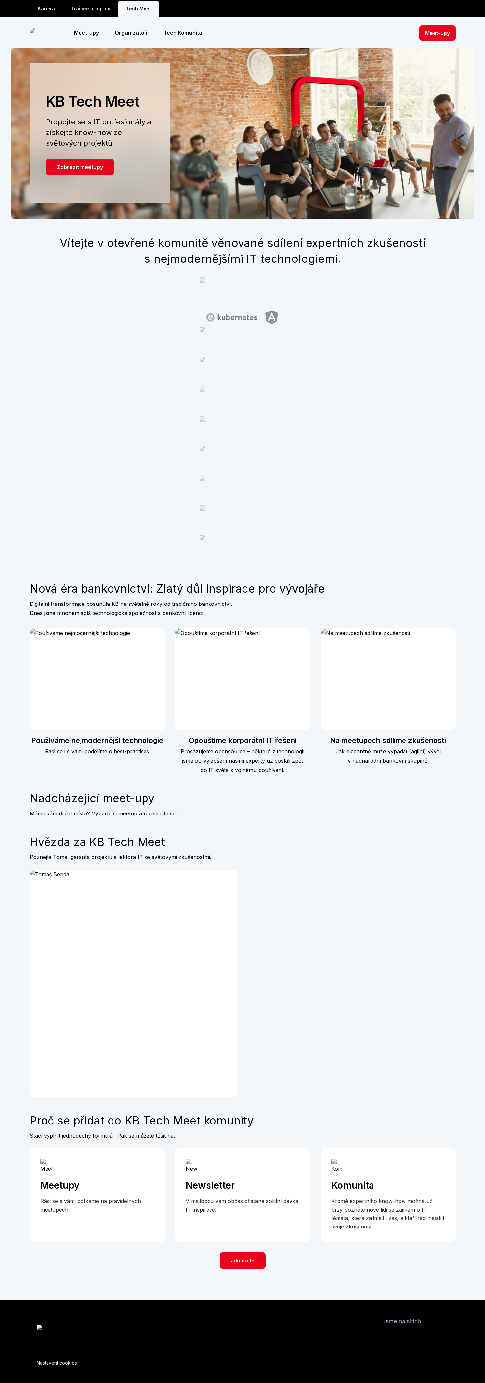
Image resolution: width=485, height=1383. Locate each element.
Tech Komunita (182, 32)
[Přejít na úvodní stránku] (46, 32)
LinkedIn (51, 1060)
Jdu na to (243, 1260)
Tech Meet (138, 8)
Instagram (401, 1336)
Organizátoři (131, 32)
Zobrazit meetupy (80, 167)
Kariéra (46, 8)
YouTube (427, 1336)
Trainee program (90, 8)
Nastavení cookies (57, 1363)
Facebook (387, 1336)
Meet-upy (86, 32)
